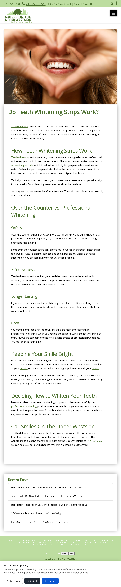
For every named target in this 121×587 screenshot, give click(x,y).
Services (75, 542)
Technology (62, 544)
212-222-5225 (36, 4)
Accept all (50, 581)
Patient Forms (81, 4)
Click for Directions (58, 4)
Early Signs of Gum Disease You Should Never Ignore (41, 521)
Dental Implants (62, 540)
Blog (85, 544)
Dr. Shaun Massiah (26, 540)
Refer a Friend (105, 540)
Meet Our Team (23, 542)
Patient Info (40, 542)
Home (11, 540)
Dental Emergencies (84, 540)
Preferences (13, 581)
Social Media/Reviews (94, 542)
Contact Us (45, 540)
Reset (71, 553)
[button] (113, 13)
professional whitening (24, 406)
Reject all (32, 581)
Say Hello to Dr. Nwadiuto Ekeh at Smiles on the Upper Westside (47, 496)
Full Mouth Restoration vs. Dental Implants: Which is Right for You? (49, 504)
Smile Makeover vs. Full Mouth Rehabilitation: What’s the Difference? (50, 487)
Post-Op (64, 542)
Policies (53, 542)
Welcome (76, 544)
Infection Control (43, 544)
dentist (24, 368)
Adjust (64, 553)
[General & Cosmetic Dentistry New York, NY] (18, 15)
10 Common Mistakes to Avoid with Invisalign (36, 513)
